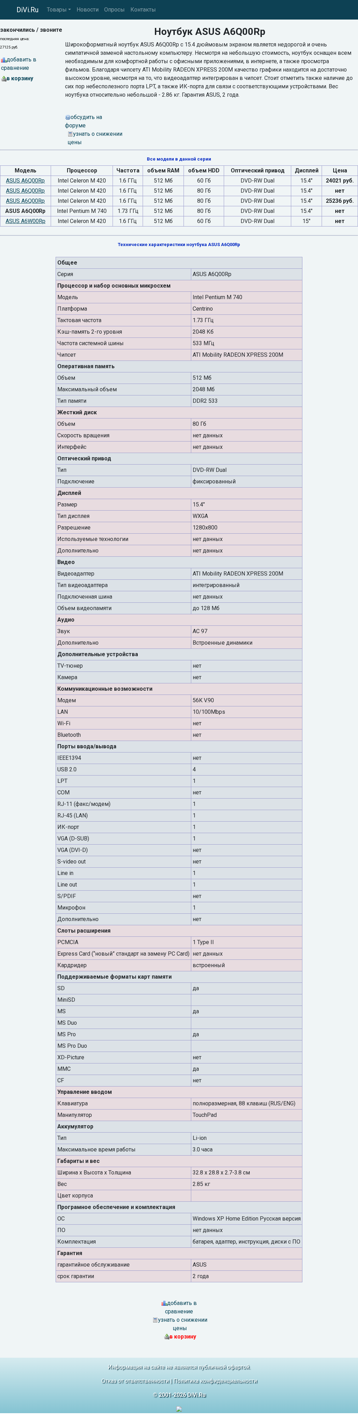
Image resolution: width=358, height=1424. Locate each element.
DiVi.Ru (27, 10)
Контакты (143, 9)
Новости (88, 9)
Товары (57, 9)
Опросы (114, 9)
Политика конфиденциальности (215, 1381)
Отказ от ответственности (135, 1381)
